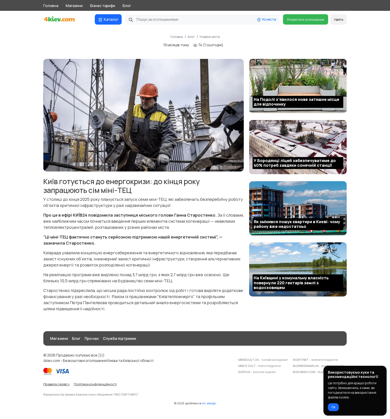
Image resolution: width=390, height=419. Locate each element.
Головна (50, 5)
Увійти (338, 19)
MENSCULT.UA (263, 360)
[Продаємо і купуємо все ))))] (63, 19)
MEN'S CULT (259, 366)
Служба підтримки (119, 338)
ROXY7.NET (315, 360)
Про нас (92, 338)
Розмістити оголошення (305, 19)
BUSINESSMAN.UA (318, 366)
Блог (127, 5)
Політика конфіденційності (95, 384)
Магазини (74, 5)
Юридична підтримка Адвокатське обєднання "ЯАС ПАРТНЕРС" (91, 394)
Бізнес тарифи (102, 5)
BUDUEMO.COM (320, 372)
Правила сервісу (56, 384)
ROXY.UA (257, 372)
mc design (209, 403)
